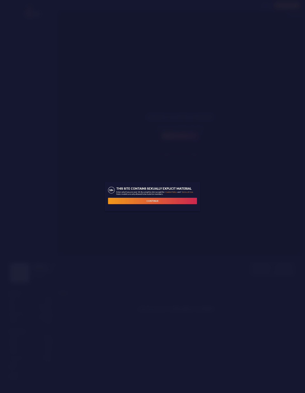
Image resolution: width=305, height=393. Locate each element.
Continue (152, 201)
